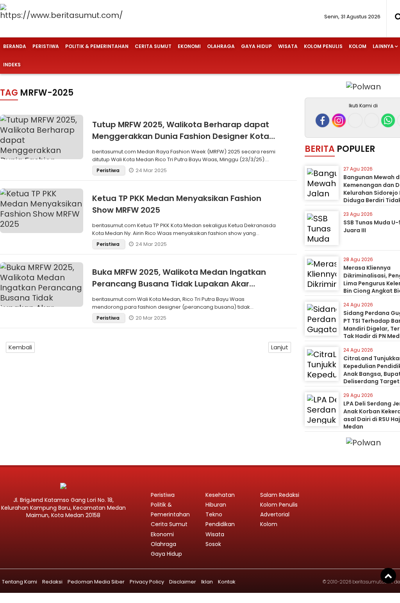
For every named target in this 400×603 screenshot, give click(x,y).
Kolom (357, 46)
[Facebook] (322, 120)
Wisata (288, 46)
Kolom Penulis (323, 46)
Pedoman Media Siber (96, 581)
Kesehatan (220, 495)
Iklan (207, 581)
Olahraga (221, 46)
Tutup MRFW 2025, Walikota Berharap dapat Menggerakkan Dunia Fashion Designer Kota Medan (180, 136)
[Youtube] (372, 120)
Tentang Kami (19, 581)
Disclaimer (182, 581)
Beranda (14, 46)
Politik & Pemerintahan (97, 46)
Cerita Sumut (153, 46)
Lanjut (279, 347)
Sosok (213, 544)
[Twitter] (355, 120)
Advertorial (274, 514)
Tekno (213, 514)
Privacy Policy (147, 581)
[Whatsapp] (388, 120)
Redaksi (52, 581)
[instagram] (339, 120)
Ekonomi (189, 46)
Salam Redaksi (279, 495)
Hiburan (215, 505)
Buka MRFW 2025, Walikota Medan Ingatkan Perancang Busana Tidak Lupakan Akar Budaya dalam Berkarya (179, 284)
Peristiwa (45, 46)
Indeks (12, 64)
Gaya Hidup (256, 46)
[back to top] (388, 575)
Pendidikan (220, 524)
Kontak (227, 581)
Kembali (20, 347)
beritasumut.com (372, 581)
